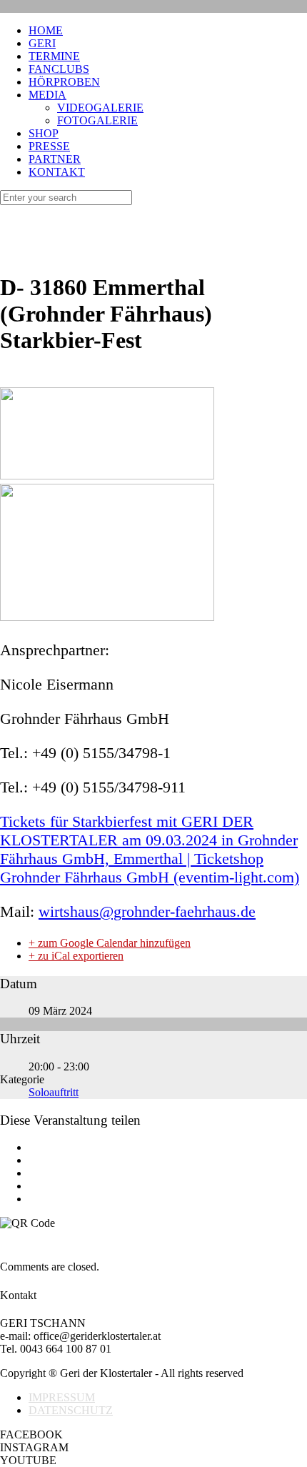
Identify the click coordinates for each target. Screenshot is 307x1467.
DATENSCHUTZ (71, 1410)
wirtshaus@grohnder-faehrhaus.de (147, 911)
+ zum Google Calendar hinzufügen (110, 943)
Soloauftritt (54, 1092)
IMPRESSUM (62, 1397)
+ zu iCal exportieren (76, 956)
